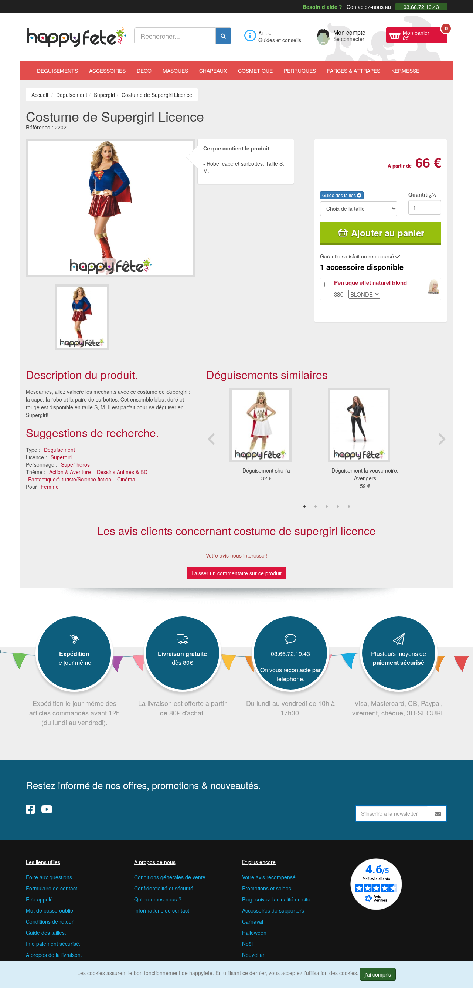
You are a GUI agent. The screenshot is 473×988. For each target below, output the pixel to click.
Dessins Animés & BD (122, 472)
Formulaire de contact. (52, 888)
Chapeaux (213, 70)
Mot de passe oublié (49, 910)
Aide (263, 33)
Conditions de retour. (50, 921)
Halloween (254, 932)
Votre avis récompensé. (269, 877)
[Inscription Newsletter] (438, 813)
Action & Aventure (70, 472)
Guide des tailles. (46, 932)
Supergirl (61, 457)
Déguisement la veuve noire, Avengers (364, 474)
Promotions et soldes (266, 888)
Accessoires (107, 70)
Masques (175, 70)
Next (442, 439)
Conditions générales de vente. (170, 877)
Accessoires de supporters (273, 910)
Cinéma (126, 479)
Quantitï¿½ (422, 194)
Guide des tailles (339, 195)
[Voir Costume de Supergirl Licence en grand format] (110, 206)
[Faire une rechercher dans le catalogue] (223, 36)
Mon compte (349, 34)
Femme (50, 486)
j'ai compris (378, 974)
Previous (212, 439)
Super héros (75, 464)
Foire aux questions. (50, 877)
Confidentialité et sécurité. (164, 888)
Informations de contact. (162, 910)
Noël (247, 943)
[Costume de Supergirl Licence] (82, 317)
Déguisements (57, 70)
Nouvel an (254, 954)
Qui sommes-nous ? (157, 899)
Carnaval (252, 921)
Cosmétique (255, 70)
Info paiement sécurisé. (53, 943)
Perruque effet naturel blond (370, 282)
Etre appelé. (40, 899)
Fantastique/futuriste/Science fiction (69, 479)
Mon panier (425, 34)
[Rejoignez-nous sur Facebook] (30, 808)
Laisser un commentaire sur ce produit (236, 573)
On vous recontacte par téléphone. (290, 674)
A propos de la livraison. (54, 954)
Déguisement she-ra (266, 470)
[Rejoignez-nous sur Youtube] (47, 808)
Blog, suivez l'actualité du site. (277, 899)
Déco (144, 70)
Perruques (300, 70)
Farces (353, 70)
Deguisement (59, 449)
